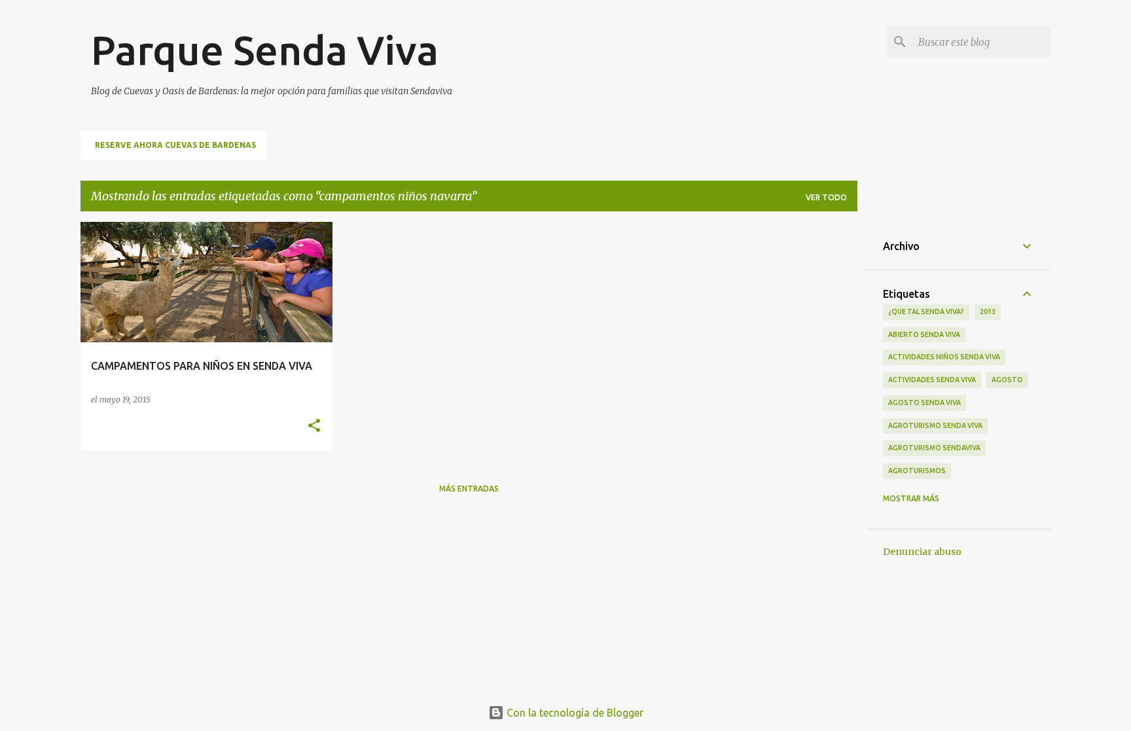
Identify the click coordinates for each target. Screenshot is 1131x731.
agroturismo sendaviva (934, 448)
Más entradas (469, 488)
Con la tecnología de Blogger (573, 713)
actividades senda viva (932, 379)
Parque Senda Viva (265, 50)
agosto (1007, 379)
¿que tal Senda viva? (926, 311)
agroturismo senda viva (935, 425)
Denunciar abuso (922, 552)
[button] (314, 426)
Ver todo (826, 197)
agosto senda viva (924, 402)
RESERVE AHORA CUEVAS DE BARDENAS (175, 145)
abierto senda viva (924, 334)
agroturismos (917, 470)
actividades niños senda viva (944, 357)
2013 (988, 311)
